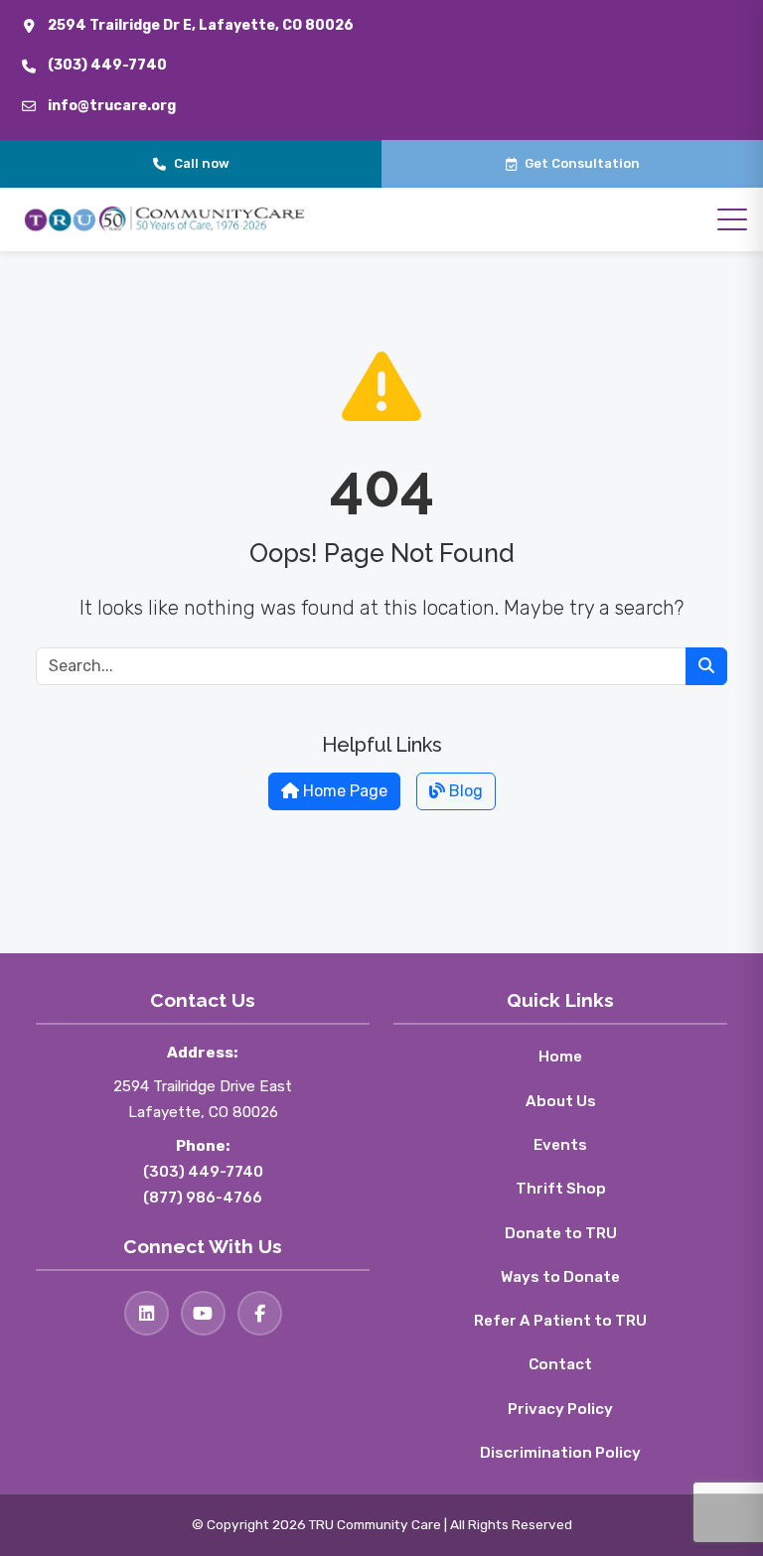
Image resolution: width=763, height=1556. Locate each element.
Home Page (343, 790)
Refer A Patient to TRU (560, 1321)
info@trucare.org (112, 105)
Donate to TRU (561, 1233)
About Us (561, 1101)
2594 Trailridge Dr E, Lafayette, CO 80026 (201, 25)
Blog (464, 790)
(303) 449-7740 (107, 65)
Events (560, 1145)
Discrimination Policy (560, 1453)
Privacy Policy (560, 1409)
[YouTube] (203, 1313)
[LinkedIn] (146, 1313)
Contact (560, 1364)
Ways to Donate (560, 1277)
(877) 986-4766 (202, 1197)
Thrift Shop (561, 1189)
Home (560, 1056)
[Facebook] (259, 1313)
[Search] (706, 666)
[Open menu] (732, 219)
